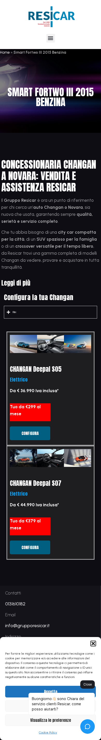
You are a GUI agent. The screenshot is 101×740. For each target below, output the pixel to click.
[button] (93, 643)
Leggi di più (15, 283)
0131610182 (15, 604)
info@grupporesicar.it (27, 625)
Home (5, 52)
